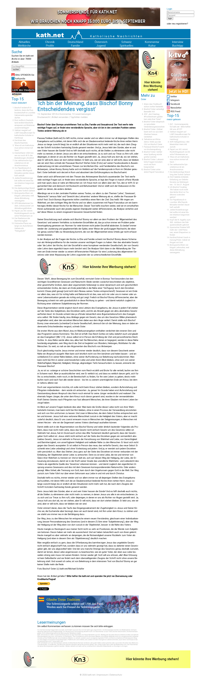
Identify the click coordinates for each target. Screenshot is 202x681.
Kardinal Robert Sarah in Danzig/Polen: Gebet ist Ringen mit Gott (180, 240)
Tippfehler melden (79, 117)
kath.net (91, 674)
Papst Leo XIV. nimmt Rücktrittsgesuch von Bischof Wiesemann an (24, 213)
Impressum (102, 674)
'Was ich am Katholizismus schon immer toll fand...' (24, 147)
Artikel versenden (60, 117)
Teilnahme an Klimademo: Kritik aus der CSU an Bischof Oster (153, 141)
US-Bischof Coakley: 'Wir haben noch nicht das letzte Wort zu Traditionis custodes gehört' (179, 192)
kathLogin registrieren (94, 630)
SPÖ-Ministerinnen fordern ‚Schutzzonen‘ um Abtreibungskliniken (24, 205)
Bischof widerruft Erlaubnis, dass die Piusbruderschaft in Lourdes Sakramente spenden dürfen (24, 113)
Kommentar (65, 114)
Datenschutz (116, 674)
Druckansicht (43, 117)
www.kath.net (57, 641)
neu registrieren (179, 23)
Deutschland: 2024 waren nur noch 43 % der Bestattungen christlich (24, 155)
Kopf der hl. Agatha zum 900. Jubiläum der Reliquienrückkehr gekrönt (180, 222)
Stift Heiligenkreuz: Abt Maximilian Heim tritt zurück (179, 144)
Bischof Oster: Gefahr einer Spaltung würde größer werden (153, 154)
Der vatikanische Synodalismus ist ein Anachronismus (23, 163)
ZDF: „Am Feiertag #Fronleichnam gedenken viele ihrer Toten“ (153, 116)
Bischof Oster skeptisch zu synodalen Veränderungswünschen (154, 124)
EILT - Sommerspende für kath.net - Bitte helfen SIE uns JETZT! (180, 126)
